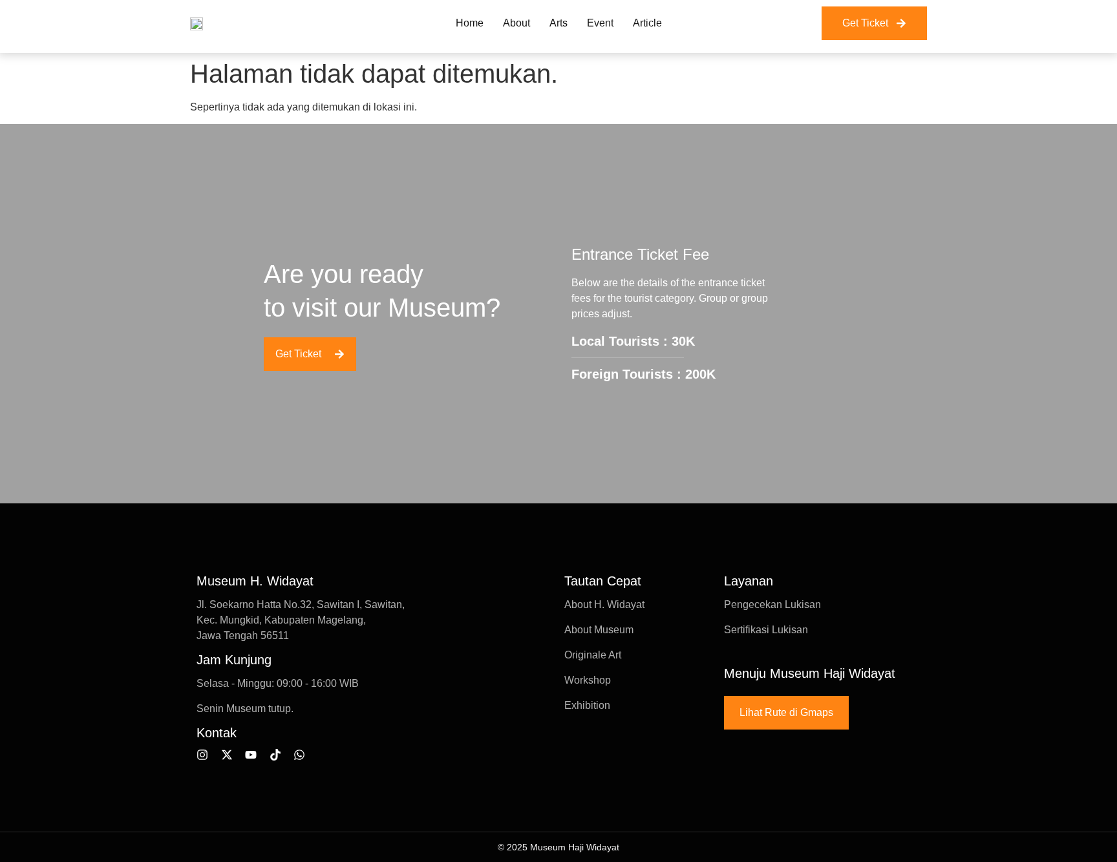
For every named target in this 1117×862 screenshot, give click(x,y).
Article (647, 22)
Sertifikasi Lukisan (766, 629)
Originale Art (592, 654)
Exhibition (587, 705)
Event (600, 22)
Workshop (587, 680)
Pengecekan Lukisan (772, 604)
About (516, 22)
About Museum (598, 629)
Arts (558, 22)
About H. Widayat (604, 604)
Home (470, 22)
